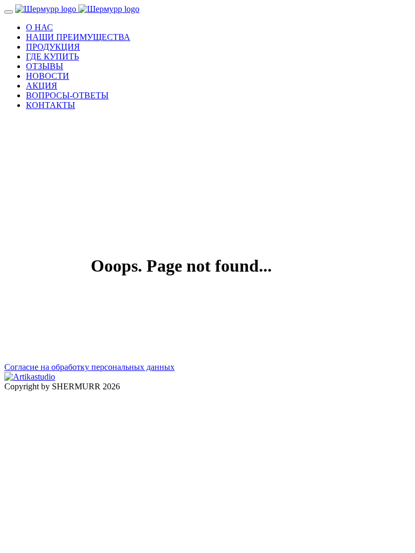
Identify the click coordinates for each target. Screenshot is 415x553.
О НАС (39, 27)
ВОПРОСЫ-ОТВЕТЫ (67, 95)
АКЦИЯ (41, 85)
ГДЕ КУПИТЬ (52, 56)
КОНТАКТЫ (50, 105)
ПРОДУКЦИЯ (53, 46)
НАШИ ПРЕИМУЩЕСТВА (78, 37)
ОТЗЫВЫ (44, 66)
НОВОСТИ (47, 75)
